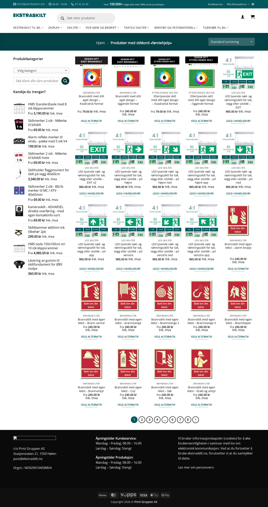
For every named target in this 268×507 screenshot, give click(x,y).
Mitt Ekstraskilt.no (236, 4)
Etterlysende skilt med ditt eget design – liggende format (201, 100)
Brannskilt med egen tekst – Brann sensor (91, 321)
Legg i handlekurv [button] (238, 120)
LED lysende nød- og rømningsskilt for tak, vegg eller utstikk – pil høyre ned (165, 177)
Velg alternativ (91, 120)
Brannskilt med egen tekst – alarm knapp (238, 246)
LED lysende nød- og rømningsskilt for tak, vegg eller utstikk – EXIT (238, 102)
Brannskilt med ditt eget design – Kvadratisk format (91, 100)
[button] (243, 16)
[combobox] (41, 70)
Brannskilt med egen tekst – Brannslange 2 (165, 321)
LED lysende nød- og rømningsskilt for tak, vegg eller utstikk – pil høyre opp (201, 177)
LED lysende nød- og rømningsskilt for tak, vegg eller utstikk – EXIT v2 (92, 177)
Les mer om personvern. (196, 467)
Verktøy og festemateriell (174, 27)
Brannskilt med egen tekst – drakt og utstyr (201, 389)
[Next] (195, 419)
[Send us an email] (253, 4)
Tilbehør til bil (214, 27)
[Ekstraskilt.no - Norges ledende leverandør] (29, 15)
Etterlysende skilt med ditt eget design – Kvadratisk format (165, 100)
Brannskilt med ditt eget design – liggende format (128, 100)
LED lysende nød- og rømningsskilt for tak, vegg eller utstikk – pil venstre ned (165, 249)
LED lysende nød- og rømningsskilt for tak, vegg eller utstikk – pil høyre (128, 177)
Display (53, 27)
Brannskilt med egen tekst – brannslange (128, 321)
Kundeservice (215, 4)
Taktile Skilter (135, 27)
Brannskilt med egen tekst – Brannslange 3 (202, 321)
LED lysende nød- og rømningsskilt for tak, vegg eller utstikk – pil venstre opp (201, 249)
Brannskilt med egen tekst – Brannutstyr (91, 389)
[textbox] (40, 70)
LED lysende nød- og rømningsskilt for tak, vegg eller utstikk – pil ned (238, 177)
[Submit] (65, 81)
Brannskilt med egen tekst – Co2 (128, 389)
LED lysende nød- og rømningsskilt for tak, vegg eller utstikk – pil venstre (128, 249)
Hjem (100, 42)
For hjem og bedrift (101, 27)
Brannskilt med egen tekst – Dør (165, 389)
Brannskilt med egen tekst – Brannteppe (238, 321)
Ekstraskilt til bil (27, 27)
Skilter (72, 27)
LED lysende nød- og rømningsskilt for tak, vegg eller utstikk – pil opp (91, 249)
